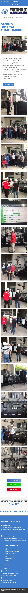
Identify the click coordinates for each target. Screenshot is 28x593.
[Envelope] (17, 4)
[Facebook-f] (10, 4)
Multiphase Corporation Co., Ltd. (12, 589)
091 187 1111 (15, 1)
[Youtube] (12, 4)
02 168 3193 (6, 1)
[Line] (15, 4)
